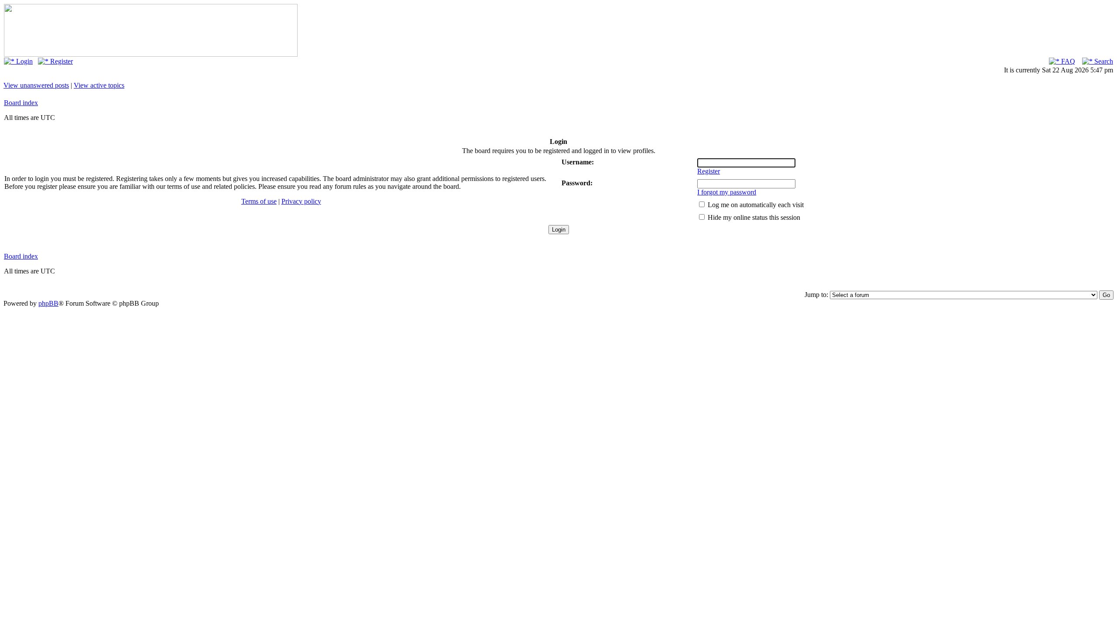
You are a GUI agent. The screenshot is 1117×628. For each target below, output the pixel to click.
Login (23, 61)
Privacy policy (301, 201)
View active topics (99, 85)
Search (1103, 61)
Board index (21, 102)
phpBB (48, 303)
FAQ (1067, 61)
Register (60, 61)
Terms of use (259, 201)
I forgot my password (726, 192)
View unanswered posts (36, 85)
